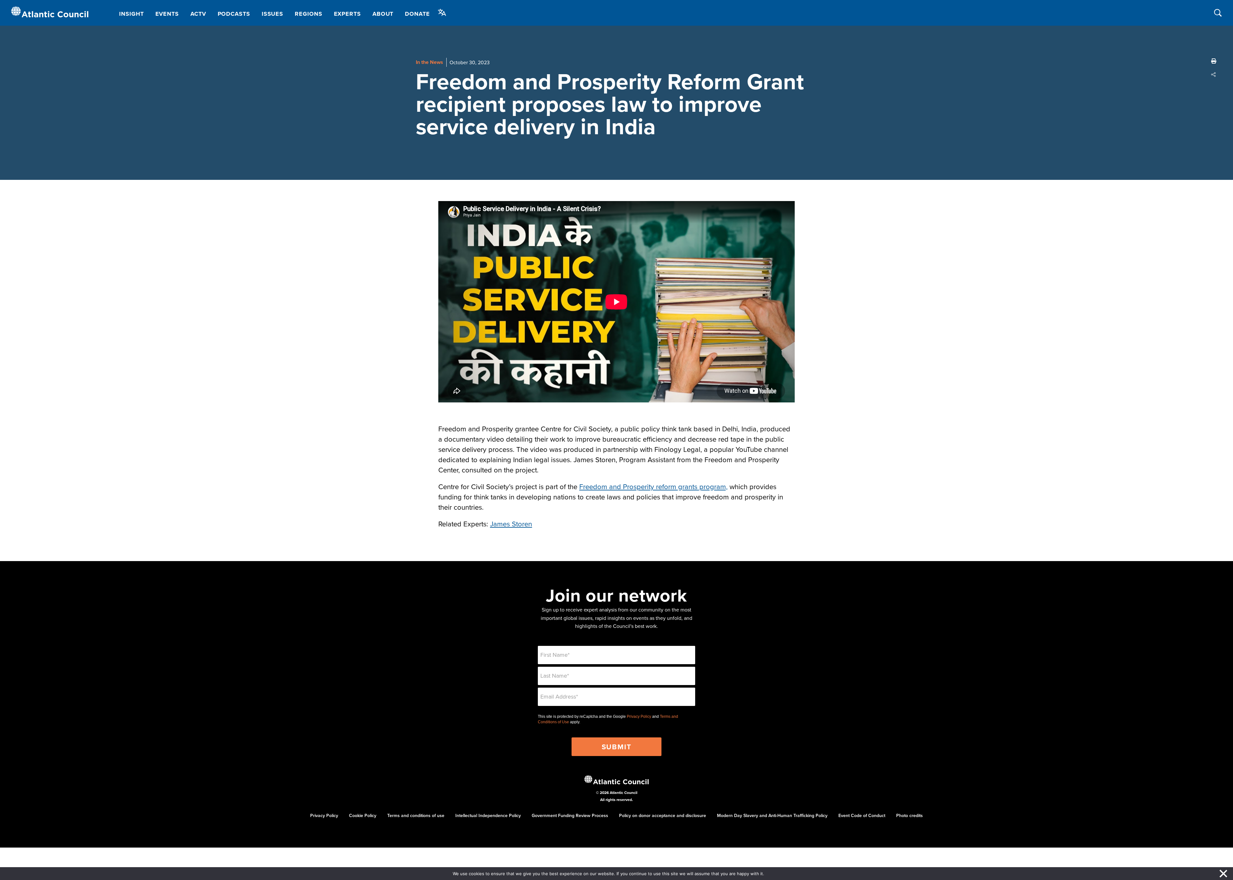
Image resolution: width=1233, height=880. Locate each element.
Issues (272, 14)
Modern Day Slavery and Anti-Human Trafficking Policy (772, 815)
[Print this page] (1214, 61)
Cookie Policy (362, 815)
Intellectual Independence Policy (488, 815)
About (383, 14)
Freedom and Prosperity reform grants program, (653, 486)
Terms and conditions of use (415, 815)
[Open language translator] (442, 12)
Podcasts (234, 14)
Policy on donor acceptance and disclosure (662, 815)
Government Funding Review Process (570, 815)
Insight (131, 14)
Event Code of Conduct (861, 815)
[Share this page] (1214, 74)
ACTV (198, 14)
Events (167, 14)
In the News (429, 62)
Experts (347, 14)
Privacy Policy (639, 716)
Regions (308, 14)
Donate (417, 14)
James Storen (511, 524)
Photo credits (909, 815)
